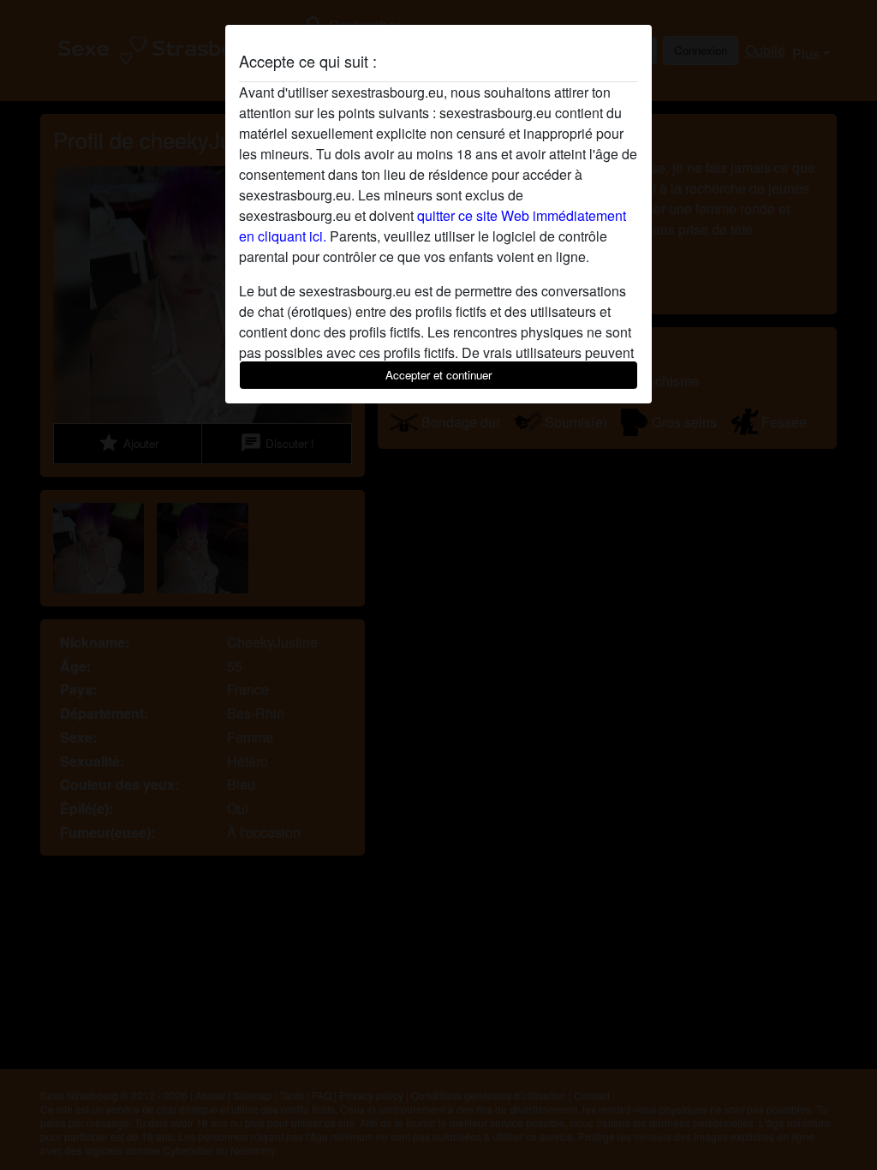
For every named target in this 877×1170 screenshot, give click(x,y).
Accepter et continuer (438, 375)
